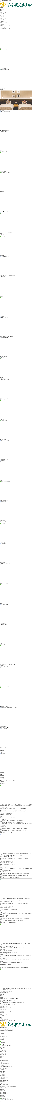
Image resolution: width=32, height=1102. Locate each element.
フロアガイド (3, 1038)
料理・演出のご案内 (4, 1077)
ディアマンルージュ (4, 12)
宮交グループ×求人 (4, 1006)
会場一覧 (2, 1072)
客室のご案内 (3, 1051)
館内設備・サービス (4, 1054)
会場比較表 (2, 1078)
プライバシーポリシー (4, 1014)
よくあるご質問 (3, 22)
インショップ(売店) (4, 1084)
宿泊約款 (2, 1056)
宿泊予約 (2, 15)
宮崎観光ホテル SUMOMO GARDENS (8, 1086)
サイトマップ (3, 1017)
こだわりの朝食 (3, 1053)
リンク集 (2, 1015)
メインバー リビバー (4, 1063)
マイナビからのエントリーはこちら (7, 780)
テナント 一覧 (3, 1087)
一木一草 (2, 13)
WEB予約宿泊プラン (4, 1050)
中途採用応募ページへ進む (5, 964)
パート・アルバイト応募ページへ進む (8, 1004)
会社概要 (2, 1012)
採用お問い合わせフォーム (5, 1011)
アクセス (2, 24)
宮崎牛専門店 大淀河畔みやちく (6, 1066)
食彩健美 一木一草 (4, 1060)
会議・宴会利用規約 (4, 1080)
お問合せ (2, 21)
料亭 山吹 (2, 1065)
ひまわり (2, 1069)
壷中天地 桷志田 (3, 1068)
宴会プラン (2, 1075)
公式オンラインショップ (5, 25)
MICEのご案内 (3, 1074)
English (1, 752)
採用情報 (2, 1039)
